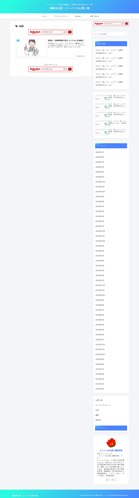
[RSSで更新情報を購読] (115, 480)
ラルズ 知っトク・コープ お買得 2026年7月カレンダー (110, 59)
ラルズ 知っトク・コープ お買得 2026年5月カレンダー (110, 75)
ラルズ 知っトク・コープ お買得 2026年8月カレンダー (110, 51)
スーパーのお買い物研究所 (111, 450)
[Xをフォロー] (110, 480)
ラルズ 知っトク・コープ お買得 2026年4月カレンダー (110, 83)
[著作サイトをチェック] (107, 480)
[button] (127, 34)
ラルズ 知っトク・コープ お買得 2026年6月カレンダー (110, 67)
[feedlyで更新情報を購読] (112, 480)
